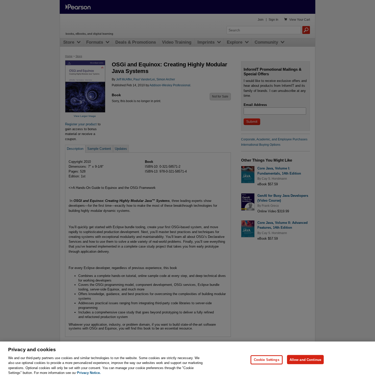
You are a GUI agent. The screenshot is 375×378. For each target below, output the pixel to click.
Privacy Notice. (89, 373)
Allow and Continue (305, 359)
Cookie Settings (266, 359)
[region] (187, 360)
